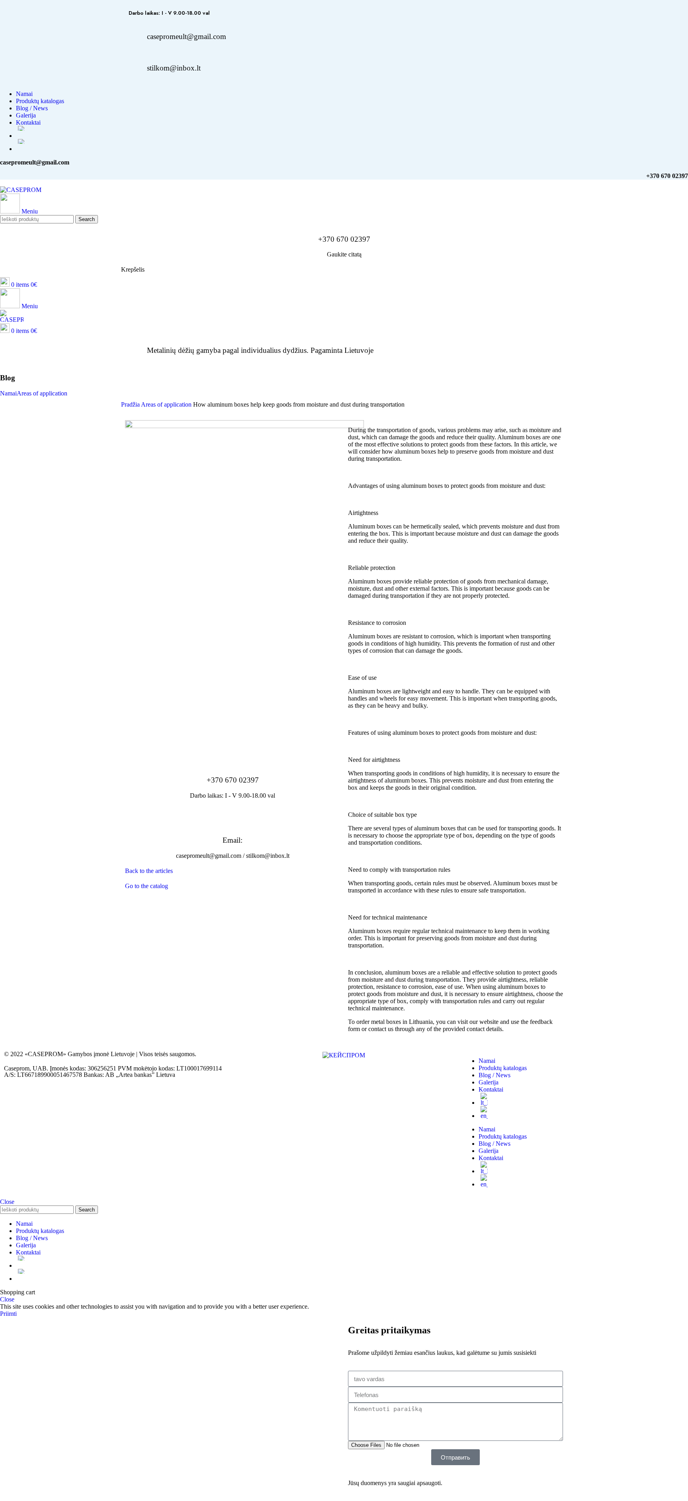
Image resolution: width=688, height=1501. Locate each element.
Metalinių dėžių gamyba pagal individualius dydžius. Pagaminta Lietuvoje (260, 350)
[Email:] (232, 817)
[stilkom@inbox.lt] (131, 68)
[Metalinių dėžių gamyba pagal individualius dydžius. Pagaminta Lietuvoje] (131, 350)
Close (7, 1201)
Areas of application (42, 393)
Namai (8, 393)
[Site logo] (20, 189)
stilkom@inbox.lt (174, 68)
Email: (232, 840)
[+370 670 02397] (232, 757)
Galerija (488, 1082)
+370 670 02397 (344, 239)
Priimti (8, 1313)
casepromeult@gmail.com (186, 36)
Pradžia (131, 404)
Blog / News (494, 1075)
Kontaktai (491, 1089)
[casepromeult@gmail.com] (131, 37)
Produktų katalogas (503, 1068)
